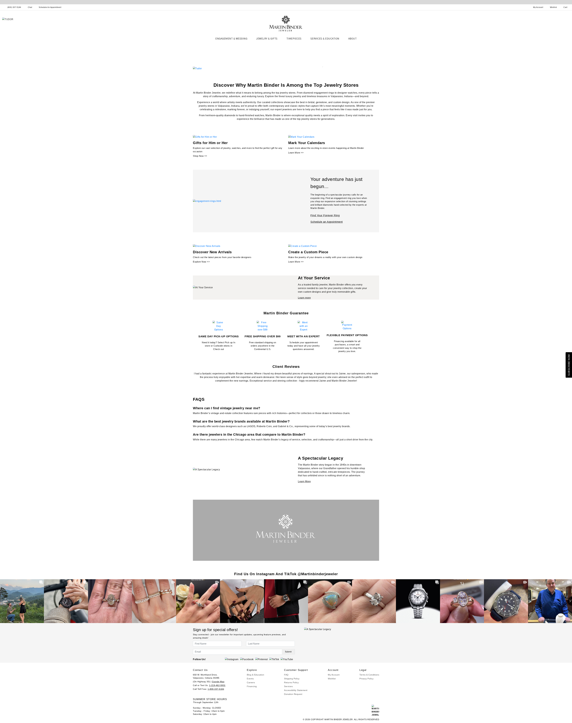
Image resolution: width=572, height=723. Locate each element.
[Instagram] (231, 659)
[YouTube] (287, 659)
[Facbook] (247, 659)
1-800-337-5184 (216, 689)
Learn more (304, 297)
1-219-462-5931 (217, 685)
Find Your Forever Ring (325, 215)
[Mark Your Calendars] (301, 137)
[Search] (525, 7)
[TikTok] (274, 659)
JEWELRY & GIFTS (267, 39)
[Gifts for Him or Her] (205, 137)
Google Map (218, 681)
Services (288, 686)
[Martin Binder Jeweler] (286, 23)
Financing (252, 686)
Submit (288, 651)
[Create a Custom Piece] (302, 246)
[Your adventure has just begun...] (207, 201)
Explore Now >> (201, 261)
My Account (333, 675)
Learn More (304, 481)
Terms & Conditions (369, 675)
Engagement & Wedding (231, 39)
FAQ (286, 675)
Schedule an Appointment (326, 221)
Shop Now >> (200, 156)
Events (250, 678)
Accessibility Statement (295, 690)
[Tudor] (197, 68)
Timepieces (293, 39)
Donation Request (293, 694)
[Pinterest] (261, 659)
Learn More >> (296, 152)
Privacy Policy (366, 678)
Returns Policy (291, 682)
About (352, 39)
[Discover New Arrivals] (206, 246)
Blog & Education (255, 675)
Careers (251, 682)
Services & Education (324, 39)
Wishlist (332, 678)
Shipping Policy (292, 678)
